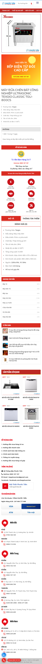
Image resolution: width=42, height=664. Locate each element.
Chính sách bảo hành (10, 454)
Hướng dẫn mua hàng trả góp (14, 461)
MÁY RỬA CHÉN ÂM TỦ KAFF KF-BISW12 (31, 427)
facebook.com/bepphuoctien (20, 480)
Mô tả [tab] (11, 218)
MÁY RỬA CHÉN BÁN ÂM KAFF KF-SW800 (31, 398)
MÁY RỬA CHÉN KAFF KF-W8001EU (11, 426)
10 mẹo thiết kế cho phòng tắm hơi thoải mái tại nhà (23, 360)
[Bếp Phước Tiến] (8, 3)
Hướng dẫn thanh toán (11, 448)
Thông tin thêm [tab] (31, 218)
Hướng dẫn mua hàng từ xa (13, 444)
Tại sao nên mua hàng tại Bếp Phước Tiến (21, 173)
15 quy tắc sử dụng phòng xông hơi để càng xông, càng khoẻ (24, 331)
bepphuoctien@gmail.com (18, 477)
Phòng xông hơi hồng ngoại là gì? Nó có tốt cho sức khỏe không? (24, 352)
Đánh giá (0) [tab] (21, 224)
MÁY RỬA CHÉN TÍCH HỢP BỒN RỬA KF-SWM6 (11, 398)
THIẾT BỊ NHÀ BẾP (17, 10)
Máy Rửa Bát (29, 10)
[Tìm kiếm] (31, 3)
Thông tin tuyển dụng (11, 457)
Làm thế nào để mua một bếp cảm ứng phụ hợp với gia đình (22, 345)
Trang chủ (6, 10)
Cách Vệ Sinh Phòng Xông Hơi (19, 338)
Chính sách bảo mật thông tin (14, 451)
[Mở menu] (37, 3)
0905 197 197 (14, 474)
